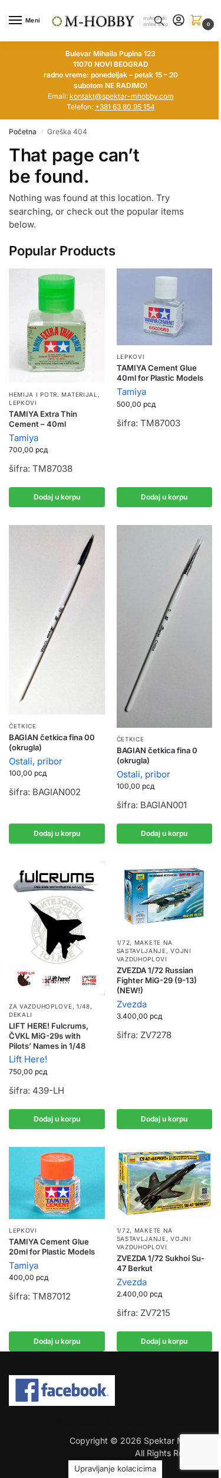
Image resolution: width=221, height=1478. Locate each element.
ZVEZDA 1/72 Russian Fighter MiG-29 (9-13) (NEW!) (157, 980)
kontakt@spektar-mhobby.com (122, 96)
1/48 (83, 1006)
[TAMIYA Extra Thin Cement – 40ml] (57, 325)
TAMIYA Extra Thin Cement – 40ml (43, 419)
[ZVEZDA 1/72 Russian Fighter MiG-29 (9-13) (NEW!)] (165, 896)
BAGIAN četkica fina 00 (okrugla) (52, 742)
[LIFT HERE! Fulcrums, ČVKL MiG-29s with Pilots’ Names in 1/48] (57, 928)
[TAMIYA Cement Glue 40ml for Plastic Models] (165, 306)
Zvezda (132, 1004)
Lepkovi (23, 402)
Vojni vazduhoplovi (154, 954)
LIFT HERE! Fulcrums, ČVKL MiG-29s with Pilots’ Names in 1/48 (48, 1036)
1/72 (123, 942)
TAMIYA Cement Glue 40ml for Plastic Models (160, 373)
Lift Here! (28, 1059)
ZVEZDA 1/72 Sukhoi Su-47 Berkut (160, 1263)
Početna (23, 131)
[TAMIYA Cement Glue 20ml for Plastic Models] (57, 1183)
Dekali (20, 1014)
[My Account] (178, 21)
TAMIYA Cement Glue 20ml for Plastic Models (52, 1246)
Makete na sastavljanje (145, 946)
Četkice (23, 726)
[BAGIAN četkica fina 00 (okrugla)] (57, 620)
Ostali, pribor (35, 761)
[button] (198, 21)
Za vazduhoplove (40, 1006)
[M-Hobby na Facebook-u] (110, 1390)
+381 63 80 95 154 (125, 106)
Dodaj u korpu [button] (57, 496)
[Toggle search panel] (159, 20)
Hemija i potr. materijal (53, 394)
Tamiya (23, 437)
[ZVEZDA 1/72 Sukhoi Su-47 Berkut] (165, 1183)
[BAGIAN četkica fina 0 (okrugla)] (165, 626)
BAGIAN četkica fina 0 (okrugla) (157, 755)
